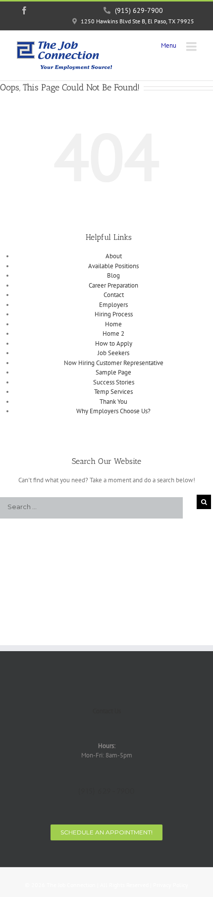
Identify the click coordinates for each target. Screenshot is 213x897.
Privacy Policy (170, 885)
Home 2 (113, 333)
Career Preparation (113, 285)
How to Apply (113, 343)
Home (113, 324)
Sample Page (113, 372)
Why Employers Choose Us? (113, 411)
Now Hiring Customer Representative (113, 363)
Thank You (113, 401)
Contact (114, 295)
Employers (113, 304)
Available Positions (113, 266)
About (114, 256)
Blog (113, 275)
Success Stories (113, 382)
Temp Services (113, 391)
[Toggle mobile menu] (192, 47)
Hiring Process (114, 314)
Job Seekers (113, 353)
